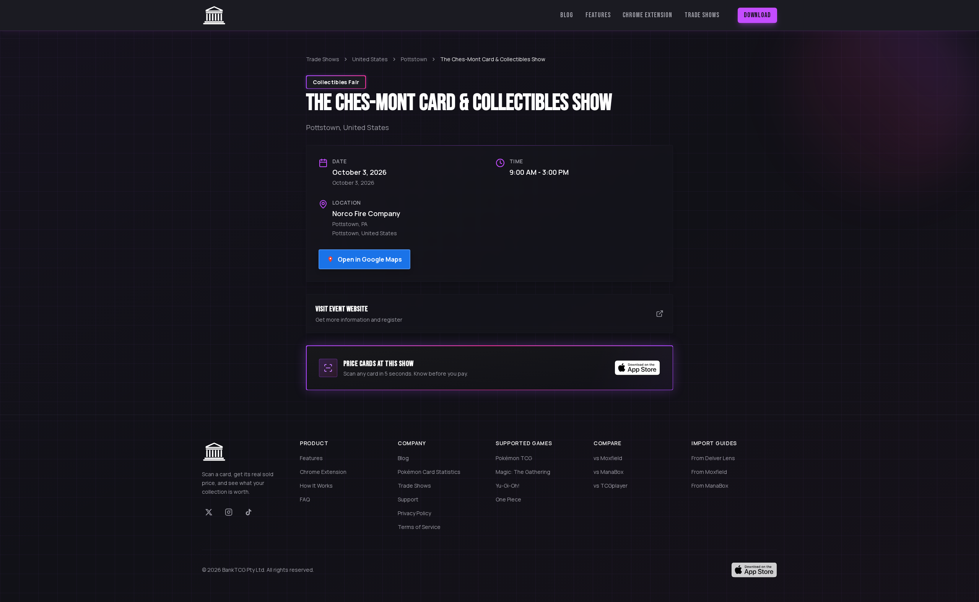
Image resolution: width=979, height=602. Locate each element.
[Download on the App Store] (754, 570)
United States (370, 59)
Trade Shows (702, 15)
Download (757, 15)
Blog (567, 15)
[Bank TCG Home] (214, 15)
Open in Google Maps (370, 259)
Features (597, 15)
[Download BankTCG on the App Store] (637, 368)
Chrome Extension (647, 15)
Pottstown (414, 59)
